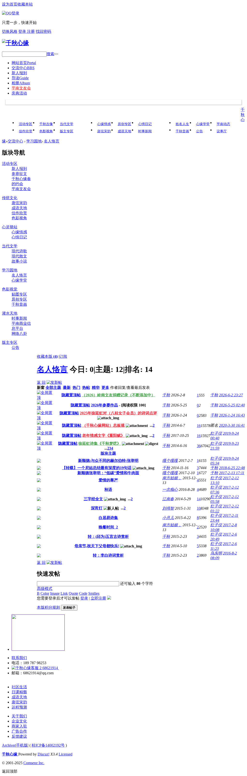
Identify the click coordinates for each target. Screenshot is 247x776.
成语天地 (124, 131)
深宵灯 (97, 508)
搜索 (50, 54)
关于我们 (19, 716)
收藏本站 (25, 4)
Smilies (93, 593)
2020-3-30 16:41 (232, 425)
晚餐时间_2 (108, 527)
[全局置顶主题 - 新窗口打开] (45, 398)
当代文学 (66, 124)
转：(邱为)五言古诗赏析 (108, 536)
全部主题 (53, 387)
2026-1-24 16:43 (232, 415)
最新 (67, 387)
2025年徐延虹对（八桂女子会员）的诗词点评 (118, 413)
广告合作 (19, 731)
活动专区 (25, 124)
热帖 (86, 387)
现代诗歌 (19, 251)
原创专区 (124, 124)
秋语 (108, 489)
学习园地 (34, 141)
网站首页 (24, 63)
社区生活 (19, 687)
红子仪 (216, 433)
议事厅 (222, 131)
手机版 (22, 745)
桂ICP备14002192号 (48, 745)
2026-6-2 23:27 (231, 395)
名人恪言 (51, 141)
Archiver (8, 745)
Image (55, 593)
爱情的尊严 (108, 480)
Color (45, 593)
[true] (56, 54)
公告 (199, 131)
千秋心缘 (10, 754)
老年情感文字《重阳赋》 (103, 435)
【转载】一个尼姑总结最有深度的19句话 (96, 468)
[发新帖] (54, 382)
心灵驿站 (9, 227)
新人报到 (19, 73)
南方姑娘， (172, 478)
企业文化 (19, 721)
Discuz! (43, 754)
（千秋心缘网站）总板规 (103, 425)
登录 (22, 31)
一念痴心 (170, 489)
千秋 (166, 395)
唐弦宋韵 (104, 131)
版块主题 (108, 453)
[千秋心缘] (15, 43)
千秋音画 (182, 131)
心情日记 (145, 124)
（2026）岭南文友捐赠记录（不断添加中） (118, 395)
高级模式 (44, 589)
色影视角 (46, 131)
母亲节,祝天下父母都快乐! (97, 546)
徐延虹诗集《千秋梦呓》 (99, 443)
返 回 (41, 382)
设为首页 (9, 4)
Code (83, 593)
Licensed (65, 754)
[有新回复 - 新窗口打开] (39, 461)
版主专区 (66, 131)
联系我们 (19, 658)
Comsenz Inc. (33, 763)
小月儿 (168, 518)
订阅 (63, 356)
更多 (105, 387)
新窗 (41, 387)
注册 (31, 31)
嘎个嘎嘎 (170, 461)
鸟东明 (216, 553)
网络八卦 (19, 333)
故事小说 (19, 261)
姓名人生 (182, 124)
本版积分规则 (48, 607)
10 (199, 508)
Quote (73, 593)
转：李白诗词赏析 (108, 555)
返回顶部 (9, 771)
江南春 (168, 499)
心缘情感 (104, 124)
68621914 (50, 668)
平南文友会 (21, 88)
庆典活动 (19, 93)
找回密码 (43, 31)
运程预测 (19, 707)
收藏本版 (47, 356)
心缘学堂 (203, 124)
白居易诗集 (108, 518)
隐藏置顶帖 (71, 395)
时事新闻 (145, 131)
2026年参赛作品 (104, 405)
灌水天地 (9, 313)
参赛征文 (19, 174)
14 (199, 499)
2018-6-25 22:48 (232, 468)
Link (64, 593)
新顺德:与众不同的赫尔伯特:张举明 (108, 461)
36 (199, 446)
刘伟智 (168, 508)
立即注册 (98, 598)
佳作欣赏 (25, 131)
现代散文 (19, 256)
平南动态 (223, 124)
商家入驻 (19, 726)
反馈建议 (19, 736)
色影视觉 (9, 289)
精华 (96, 387)
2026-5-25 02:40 (232, 405)
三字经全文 (93, 499)
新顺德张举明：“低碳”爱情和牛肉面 (108, 473)
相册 (21, 83)
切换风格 (9, 31)
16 (199, 426)
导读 (20, 78)
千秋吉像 (46, 124)
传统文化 (9, 198)
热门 (76, 387)
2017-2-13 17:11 (231, 473)
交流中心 (23, 68)
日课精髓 (19, 692)
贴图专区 (19, 294)
